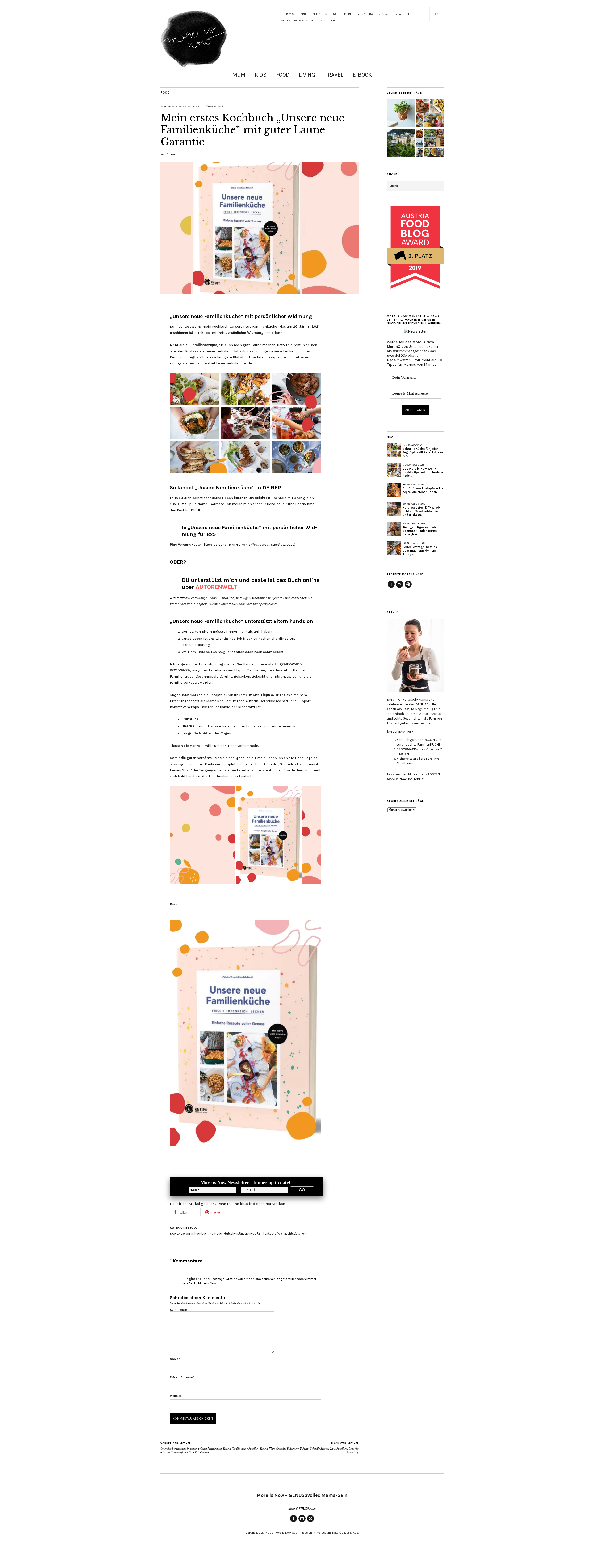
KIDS (261, 74)
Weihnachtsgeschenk (292, 1233)
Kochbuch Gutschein (224, 1233)
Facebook (391, 587)
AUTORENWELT (216, 587)
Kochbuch (201, 1233)
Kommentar (178, 1309)
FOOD (282, 74)
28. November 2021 (414, 543)
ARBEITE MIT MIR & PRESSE (320, 14)
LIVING (307, 74)
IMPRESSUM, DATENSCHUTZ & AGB (367, 14)
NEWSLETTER (404, 14)
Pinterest (408, 587)
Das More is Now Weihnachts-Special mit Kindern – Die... (423, 472)
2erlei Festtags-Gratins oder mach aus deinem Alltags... (420, 550)
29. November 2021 (414, 503)
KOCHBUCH (328, 20)
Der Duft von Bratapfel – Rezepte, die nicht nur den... (423, 490)
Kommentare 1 (214, 106)
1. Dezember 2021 (413, 464)
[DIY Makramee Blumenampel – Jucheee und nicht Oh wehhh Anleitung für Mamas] (401, 113)
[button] (186, 1212)
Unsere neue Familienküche (257, 1233)
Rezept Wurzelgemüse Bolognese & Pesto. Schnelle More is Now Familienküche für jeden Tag (309, 1448)
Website (175, 1396)
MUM (238, 74)
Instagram (399, 587)
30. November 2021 (414, 484)
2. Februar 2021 (191, 106)
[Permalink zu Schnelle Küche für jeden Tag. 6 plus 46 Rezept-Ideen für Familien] (394, 450)
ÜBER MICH (288, 14)
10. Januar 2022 (412, 444)
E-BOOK (362, 74)
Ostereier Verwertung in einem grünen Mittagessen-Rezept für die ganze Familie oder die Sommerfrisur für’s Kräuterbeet (209, 1448)
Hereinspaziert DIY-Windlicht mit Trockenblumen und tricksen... (421, 511)
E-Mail (183, 504)
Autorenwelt (178, 598)
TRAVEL (333, 74)
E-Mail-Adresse (182, 1377)
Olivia (170, 154)
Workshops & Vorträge (298, 20)
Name (175, 1359)
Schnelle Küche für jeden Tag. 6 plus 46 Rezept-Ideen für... (423, 452)
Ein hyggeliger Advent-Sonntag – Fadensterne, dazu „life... (420, 531)
